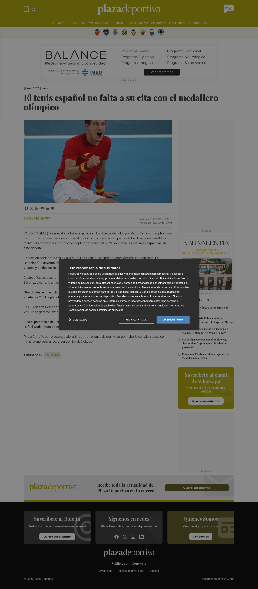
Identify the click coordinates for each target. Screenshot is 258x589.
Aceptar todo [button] (173, 319)
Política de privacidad (111, 310)
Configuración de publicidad (99, 305)
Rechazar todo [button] (136, 319)
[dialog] (129, 294)
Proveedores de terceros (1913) (160, 287)
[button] (78, 320)
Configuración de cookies (83, 310)
